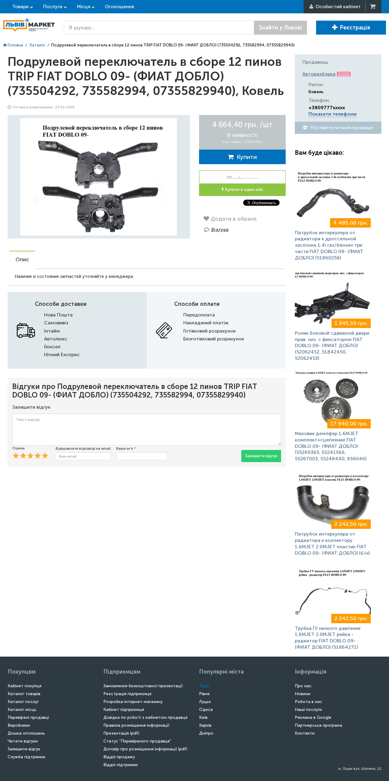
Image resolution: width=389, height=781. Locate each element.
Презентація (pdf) (121, 733)
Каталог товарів (24, 693)
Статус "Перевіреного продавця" (137, 741)
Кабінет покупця (24, 685)
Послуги (52, 6)
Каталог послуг (23, 701)
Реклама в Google (313, 717)
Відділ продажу (119, 756)
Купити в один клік (243, 189)
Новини (302, 693)
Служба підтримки (26, 756)
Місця (83, 6)
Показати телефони (332, 114)
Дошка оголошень (26, 733)
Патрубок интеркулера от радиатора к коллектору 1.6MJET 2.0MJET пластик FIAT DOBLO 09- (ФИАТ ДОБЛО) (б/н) (332, 543)
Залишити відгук (261, 455)
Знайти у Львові (280, 27)
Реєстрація (355, 27)
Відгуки (220, 229)
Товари (20, 6)
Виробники (19, 725)
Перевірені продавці (28, 717)
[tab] (22, 260)
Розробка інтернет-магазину (133, 701)
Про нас (303, 685)
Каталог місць (22, 709)
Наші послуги (308, 709)
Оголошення (119, 6)
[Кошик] (373, 6)
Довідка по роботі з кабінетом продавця (145, 717)
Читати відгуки (23, 741)
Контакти (305, 733)
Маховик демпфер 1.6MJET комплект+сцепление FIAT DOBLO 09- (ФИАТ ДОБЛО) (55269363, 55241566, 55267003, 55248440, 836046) (331, 446)
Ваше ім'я (126, 448)
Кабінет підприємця (123, 709)
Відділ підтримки (120, 764)
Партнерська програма (318, 725)
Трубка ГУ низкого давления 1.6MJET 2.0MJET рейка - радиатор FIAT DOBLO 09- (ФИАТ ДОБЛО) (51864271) (327, 637)
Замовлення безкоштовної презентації (143, 685)
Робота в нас (308, 701)
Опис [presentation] (22, 259)
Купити (245, 157)
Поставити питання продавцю (341, 127)
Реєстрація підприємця (127, 693)
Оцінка (18, 448)
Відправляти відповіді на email (83, 448)
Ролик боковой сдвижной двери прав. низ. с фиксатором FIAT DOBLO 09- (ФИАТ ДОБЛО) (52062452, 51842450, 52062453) (332, 345)
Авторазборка (319, 74)
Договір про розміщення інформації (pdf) (145, 749)
